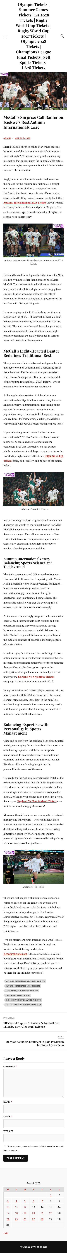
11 (16, 1207)
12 (25, 1207)
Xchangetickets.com (15, 954)
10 (7, 1207)
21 (42, 1213)
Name (7, 1102)
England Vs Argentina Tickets (36, 677)
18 (16, 1213)
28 (42, 1219)
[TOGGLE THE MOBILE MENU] (5, 36)
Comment (10, 1066)
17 (7, 1213)
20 (33, 1213)
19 (25, 1213)
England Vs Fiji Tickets (18, 995)
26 (25, 1219)
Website (8, 1131)
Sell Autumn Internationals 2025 (23, 1005)
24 (7, 1219)
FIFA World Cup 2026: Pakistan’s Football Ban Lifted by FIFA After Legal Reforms (31, 1024)
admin (7, 138)
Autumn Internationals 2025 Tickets (25, 981)
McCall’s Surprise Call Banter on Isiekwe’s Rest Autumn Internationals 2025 (33, 122)
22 (50, 1213)
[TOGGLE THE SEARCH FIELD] (62, 36)
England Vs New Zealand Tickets (37, 801)
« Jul (5, 1232)
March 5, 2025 (22, 138)
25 (16, 1219)
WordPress (40, 1247)
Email (7, 1116)
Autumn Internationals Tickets (23, 986)
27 (33, 1219)
